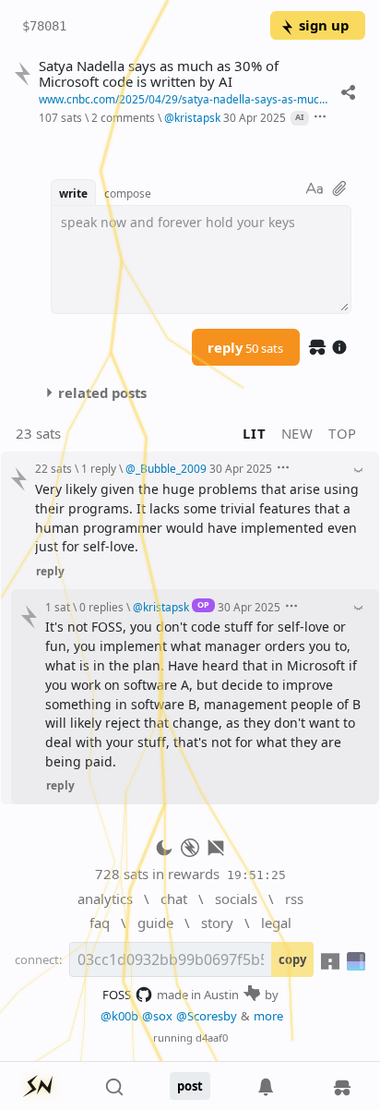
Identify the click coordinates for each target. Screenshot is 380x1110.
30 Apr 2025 (254, 117)
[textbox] (201, 259)
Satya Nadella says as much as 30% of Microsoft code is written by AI (159, 74)
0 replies (101, 606)
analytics (105, 898)
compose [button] (127, 193)
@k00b (119, 1015)
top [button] (342, 433)
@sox (157, 1015)
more (268, 1015)
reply (245, 347)
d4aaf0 (212, 1037)
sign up (324, 25)
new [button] (297, 433)
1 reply (98, 468)
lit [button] (254, 433)
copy (292, 959)
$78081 (44, 25)
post (190, 1086)
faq (99, 922)
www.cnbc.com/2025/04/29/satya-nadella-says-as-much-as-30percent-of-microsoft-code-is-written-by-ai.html (185, 98)
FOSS (116, 994)
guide (155, 922)
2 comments (123, 117)
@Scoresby (206, 1015)
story (217, 922)
